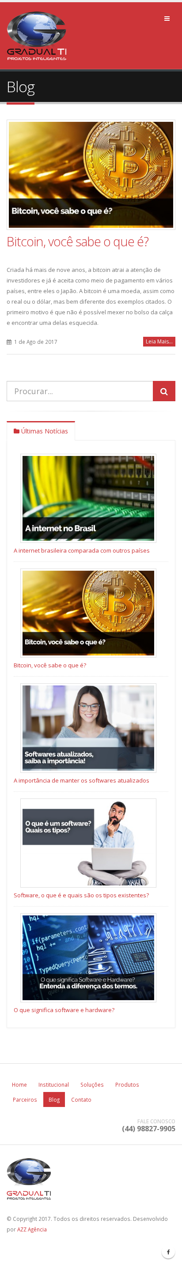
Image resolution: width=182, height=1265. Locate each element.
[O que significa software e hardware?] (88, 957)
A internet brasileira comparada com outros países (82, 550)
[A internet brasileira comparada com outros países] (88, 498)
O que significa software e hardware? (64, 1010)
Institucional (53, 1084)
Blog (54, 1099)
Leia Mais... (159, 341)
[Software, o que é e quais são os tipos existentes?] (88, 843)
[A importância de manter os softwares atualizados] (88, 727)
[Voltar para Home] (39, 35)
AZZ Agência (32, 1229)
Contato (81, 1099)
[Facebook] (168, 1251)
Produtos (127, 1084)
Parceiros (25, 1099)
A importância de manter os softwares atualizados (81, 780)
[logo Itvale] (91, 1180)
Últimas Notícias (43, 431)
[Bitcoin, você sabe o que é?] (91, 175)
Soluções (92, 1084)
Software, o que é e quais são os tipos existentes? (81, 895)
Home (19, 1084)
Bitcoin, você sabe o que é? (77, 241)
